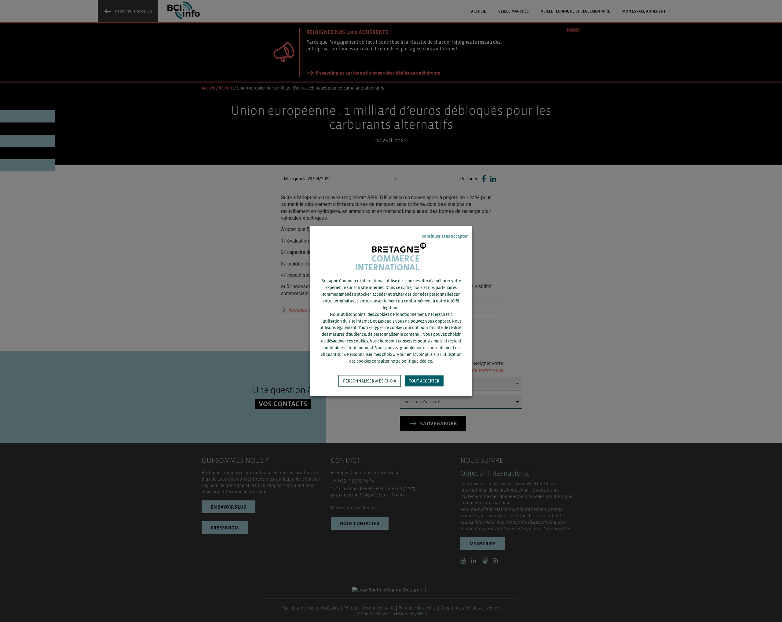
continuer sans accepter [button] (445, 236)
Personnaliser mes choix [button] (369, 381)
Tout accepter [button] (424, 381)
